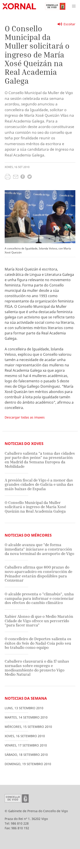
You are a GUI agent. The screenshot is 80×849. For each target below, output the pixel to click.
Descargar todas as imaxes (25, 417)
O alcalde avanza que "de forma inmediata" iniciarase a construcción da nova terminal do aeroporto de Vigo (39, 549)
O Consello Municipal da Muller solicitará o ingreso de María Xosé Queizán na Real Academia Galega (35, 506)
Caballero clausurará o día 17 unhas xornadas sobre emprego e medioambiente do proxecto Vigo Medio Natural (37, 668)
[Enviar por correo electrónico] (15, 177)
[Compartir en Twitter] (29, 177)
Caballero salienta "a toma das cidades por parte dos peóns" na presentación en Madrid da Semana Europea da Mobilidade (40, 460)
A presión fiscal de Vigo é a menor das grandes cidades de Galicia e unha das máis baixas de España (39, 484)
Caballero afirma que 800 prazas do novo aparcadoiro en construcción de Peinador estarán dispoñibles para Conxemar (38, 573)
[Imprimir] (8, 177)
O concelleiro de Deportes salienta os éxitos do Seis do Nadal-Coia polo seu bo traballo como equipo (38, 643)
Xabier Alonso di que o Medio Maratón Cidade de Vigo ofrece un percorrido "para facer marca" (39, 620)
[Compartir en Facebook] (22, 177)
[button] (74, 6)
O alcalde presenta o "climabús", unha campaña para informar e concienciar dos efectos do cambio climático (39, 598)
